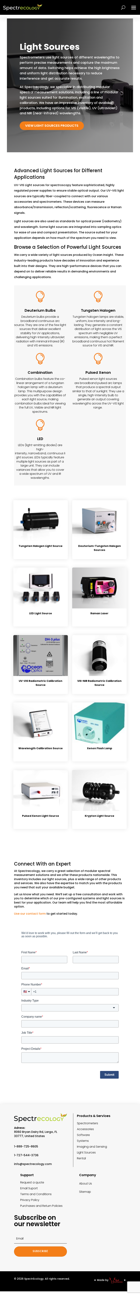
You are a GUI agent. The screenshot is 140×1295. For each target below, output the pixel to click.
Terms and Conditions (36, 1194)
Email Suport (29, 1188)
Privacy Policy (29, 1200)
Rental (81, 1158)
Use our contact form (30, 914)
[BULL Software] (116, 1280)
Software (83, 1135)
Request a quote (32, 1182)
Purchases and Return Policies (41, 1206)
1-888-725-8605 (26, 1146)
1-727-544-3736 (26, 1155)
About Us (85, 1183)
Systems (83, 1141)
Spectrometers (87, 1123)
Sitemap (85, 1192)
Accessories (85, 1129)
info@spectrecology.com (33, 1164)
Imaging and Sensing (92, 1147)
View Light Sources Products (51, 125)
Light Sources (86, 1152)
